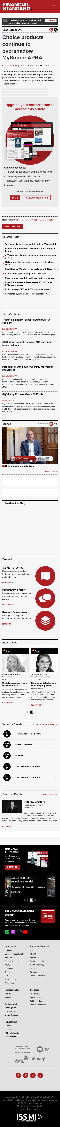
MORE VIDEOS (51, 471)
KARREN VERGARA (9, 329)
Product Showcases (14, 612)
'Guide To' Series (12, 567)
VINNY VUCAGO (8, 400)
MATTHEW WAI (11, 66)
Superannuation (12, 29)
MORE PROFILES (50, 794)
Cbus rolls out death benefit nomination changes (29, 278)
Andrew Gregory (34, 801)
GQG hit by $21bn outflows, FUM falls (22, 394)
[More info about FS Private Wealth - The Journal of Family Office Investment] (48, 886)
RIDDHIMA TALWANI (9, 351)
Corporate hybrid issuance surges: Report (26, 294)
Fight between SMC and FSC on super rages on (28, 289)
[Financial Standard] (17, 6)
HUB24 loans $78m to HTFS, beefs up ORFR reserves (31, 269)
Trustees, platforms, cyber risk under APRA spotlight (31, 244)
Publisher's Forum (13, 590)
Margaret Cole (46, 220)
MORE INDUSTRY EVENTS (46, 724)
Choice (17, 220)
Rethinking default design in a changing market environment (44, 685)
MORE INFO (7, 582)
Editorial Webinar (23, 745)
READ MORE (7, 702)
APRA (25, 220)
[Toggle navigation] (54, 6)
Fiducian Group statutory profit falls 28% (25, 273)
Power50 (19, 755)
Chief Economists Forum (27, 766)
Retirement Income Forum (28, 734)
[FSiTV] (53, 424)
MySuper (34, 220)
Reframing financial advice (20, 466)
